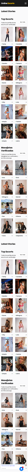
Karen (4, 83)
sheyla (4, 121)
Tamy (4, 44)
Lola (17, 102)
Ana (3, 177)
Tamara (19, 63)
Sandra (4, 63)
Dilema (18, 216)
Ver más (22, 22)
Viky (3, 102)
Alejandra (19, 236)
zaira (18, 141)
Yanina (18, 121)
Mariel (18, 197)
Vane (4, 236)
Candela (19, 44)
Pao (3, 216)
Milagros (19, 83)
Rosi (17, 177)
